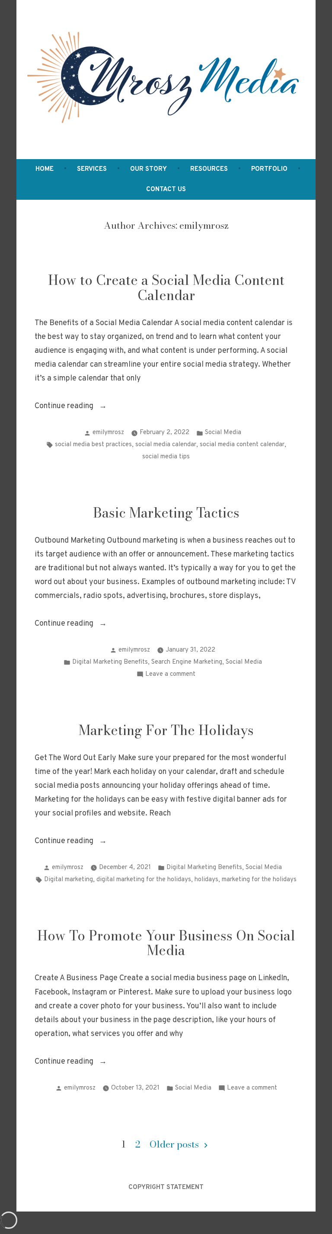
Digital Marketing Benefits (110, 662)
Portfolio (269, 169)
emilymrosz (108, 432)
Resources (209, 169)
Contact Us (166, 189)
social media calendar (165, 445)
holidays (206, 880)
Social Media (223, 432)
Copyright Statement (166, 1187)
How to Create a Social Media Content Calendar (166, 287)
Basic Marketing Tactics (166, 512)
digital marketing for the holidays (143, 880)
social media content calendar (242, 445)
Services (92, 169)
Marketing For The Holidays (166, 730)
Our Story (148, 169)
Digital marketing (68, 880)
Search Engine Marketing (186, 662)
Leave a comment (170, 675)
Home (44, 169)
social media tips (166, 457)
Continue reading (82, 407)
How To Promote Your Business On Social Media (166, 943)
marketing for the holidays (259, 880)
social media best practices (93, 445)
